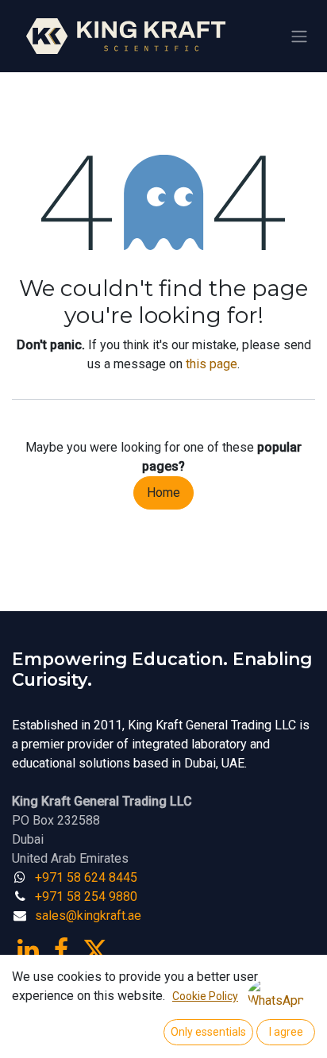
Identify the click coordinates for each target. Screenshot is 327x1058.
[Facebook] (61, 950)
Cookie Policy (205, 996)
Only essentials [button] (208, 1031)
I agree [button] (286, 1031)
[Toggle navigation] (299, 36)
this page (211, 363)
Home (163, 492)
